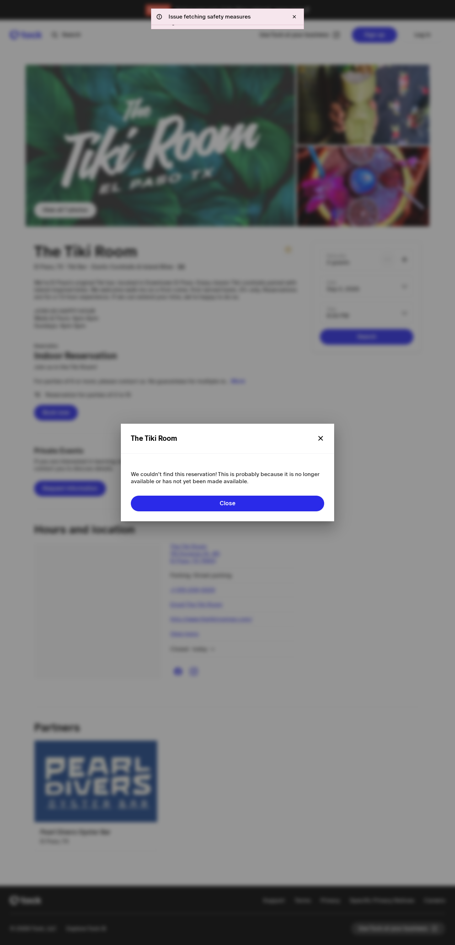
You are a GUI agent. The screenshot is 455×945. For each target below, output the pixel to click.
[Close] (320, 438)
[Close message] (294, 17)
